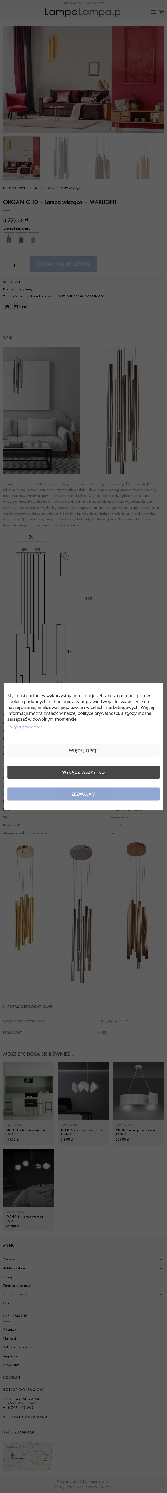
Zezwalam (84, 794)
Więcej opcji (83, 750)
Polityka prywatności (25, 727)
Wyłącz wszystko (83, 772)
